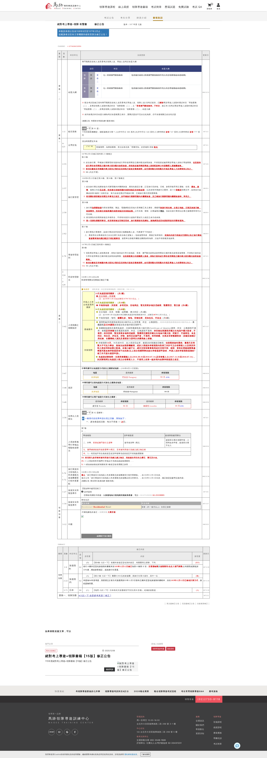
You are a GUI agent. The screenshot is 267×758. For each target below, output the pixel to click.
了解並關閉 (145, 754)
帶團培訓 (217, 738)
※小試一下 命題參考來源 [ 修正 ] (95, 595)
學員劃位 (200, 729)
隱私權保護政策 (130, 754)
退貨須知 (200, 733)
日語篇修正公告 (188, 604)
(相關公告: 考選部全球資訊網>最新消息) (98, 121)
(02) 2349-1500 (158, 740)
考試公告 (109, 17)
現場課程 (217, 722)
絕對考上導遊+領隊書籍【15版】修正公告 (78, 656)
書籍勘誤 (158, 17)
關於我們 (200, 725)
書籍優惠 (217, 733)
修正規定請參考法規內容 (173, 478)
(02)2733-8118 (208, 699)
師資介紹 (142, 17)
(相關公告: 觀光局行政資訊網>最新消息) (97, 481)
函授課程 (217, 727)
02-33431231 (175, 743)
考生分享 (125, 17)
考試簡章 (217, 744)
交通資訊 (200, 721)
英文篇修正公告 (173, 604)
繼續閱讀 (109, 669)
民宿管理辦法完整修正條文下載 (95, 280)
